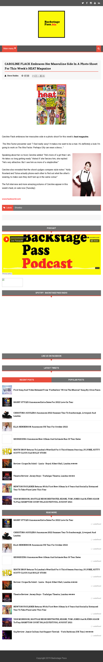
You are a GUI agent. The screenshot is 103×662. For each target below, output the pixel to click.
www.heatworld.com (11, 199)
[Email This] (33, 76)
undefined (97, 524)
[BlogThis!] (36, 76)
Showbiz (18, 208)
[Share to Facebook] (41, 76)
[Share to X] (38, 76)
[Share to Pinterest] (43, 76)
